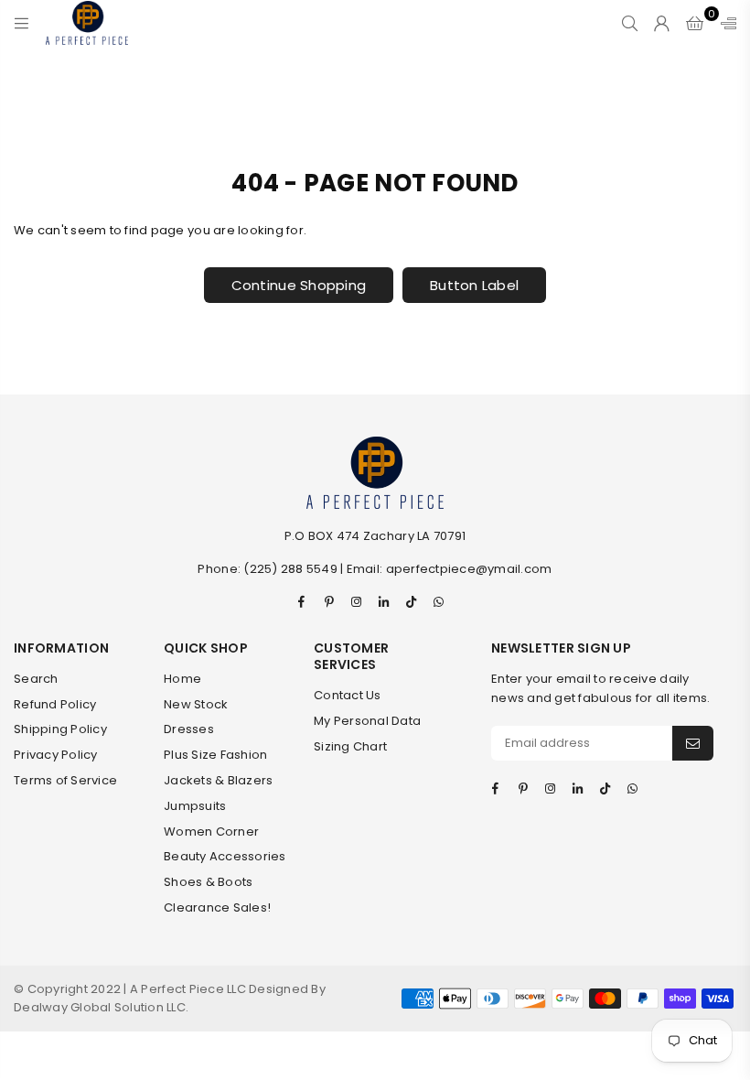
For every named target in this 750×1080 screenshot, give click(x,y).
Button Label (474, 285)
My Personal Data (367, 720)
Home (182, 678)
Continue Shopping (298, 285)
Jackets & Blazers (218, 780)
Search (36, 678)
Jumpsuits (195, 806)
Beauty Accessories (225, 856)
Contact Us (347, 695)
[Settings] (724, 23)
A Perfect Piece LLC (189, 989)
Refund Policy (55, 704)
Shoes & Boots (208, 882)
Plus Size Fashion (215, 754)
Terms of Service (65, 780)
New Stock (196, 704)
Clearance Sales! (217, 907)
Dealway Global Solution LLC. (101, 1007)
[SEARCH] (630, 23)
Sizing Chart (350, 746)
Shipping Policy (60, 729)
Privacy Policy (56, 754)
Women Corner (211, 831)
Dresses (189, 729)
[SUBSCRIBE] (692, 743)
